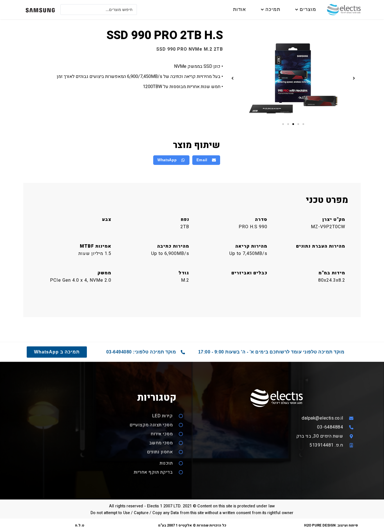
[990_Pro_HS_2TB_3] (293, 78)
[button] (354, 78)
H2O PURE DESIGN (320, 525)
